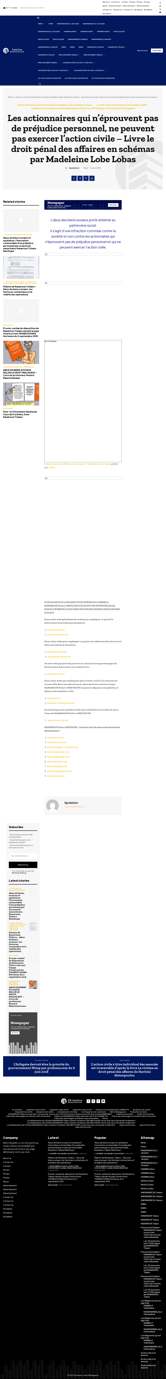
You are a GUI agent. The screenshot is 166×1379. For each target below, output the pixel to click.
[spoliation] (54, 805)
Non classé (7, 325)
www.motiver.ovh (56, 629)
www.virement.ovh (56, 742)
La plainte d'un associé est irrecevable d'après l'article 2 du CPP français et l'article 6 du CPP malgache (83, 108)
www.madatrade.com (58, 756)
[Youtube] (160, 12)
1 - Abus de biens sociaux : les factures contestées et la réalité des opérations (20, 282)
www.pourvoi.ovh (56, 673)
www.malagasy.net (57, 766)
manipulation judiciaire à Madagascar (18, 367)
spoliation (74, 168)
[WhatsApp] (92, 178)
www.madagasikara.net (59, 771)
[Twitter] (160, 9)
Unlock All (23, 865)
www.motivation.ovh (57, 634)
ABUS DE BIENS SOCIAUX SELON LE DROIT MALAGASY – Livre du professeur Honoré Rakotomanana (20, 374)
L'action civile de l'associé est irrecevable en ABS (122, 105)
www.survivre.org (55, 775)
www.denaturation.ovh (59, 656)
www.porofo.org (55, 737)
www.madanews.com (58, 751)
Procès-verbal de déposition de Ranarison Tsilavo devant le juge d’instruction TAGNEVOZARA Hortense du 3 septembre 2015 (21, 332)
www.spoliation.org (57, 761)
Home (11, 97)
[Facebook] (160, 3)
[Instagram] (160, 6)
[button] (40, 84)
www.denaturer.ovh (57, 651)
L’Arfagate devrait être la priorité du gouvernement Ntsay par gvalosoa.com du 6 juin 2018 (41, 1068)
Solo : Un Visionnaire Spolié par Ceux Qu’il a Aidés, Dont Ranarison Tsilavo (20, 414)
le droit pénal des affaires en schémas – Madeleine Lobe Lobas (77, 463)
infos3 (52, 467)
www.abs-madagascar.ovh (61, 702)
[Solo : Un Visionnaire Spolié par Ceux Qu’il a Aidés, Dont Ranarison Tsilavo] (21, 394)
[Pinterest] (86, 178)
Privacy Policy (19, 873)
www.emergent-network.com (62, 747)
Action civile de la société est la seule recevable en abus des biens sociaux (47, 97)
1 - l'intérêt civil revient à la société (18, 234)
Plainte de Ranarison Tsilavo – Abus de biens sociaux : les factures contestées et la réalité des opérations (19, 290)
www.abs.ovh (54, 698)
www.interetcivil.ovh (58, 720)
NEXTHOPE (8, 408)
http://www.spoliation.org (74, 806)
